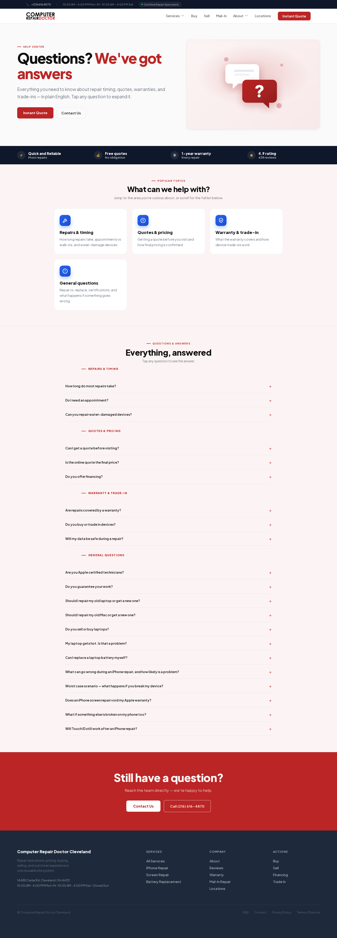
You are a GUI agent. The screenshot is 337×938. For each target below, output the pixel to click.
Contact (260, 912)
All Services (155, 861)
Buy (194, 16)
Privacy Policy (281, 912)
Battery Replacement (163, 881)
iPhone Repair (157, 868)
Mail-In (221, 16)
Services (173, 16)
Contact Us (71, 113)
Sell (207, 16)
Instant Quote (294, 16)
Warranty (217, 874)
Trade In (279, 881)
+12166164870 (41, 4)
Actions (280, 851)
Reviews (216, 868)
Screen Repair (157, 874)
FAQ (246, 912)
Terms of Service (308, 912)
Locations (263, 16)
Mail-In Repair (220, 881)
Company (218, 851)
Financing (280, 874)
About (238, 16)
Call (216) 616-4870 (187, 806)
